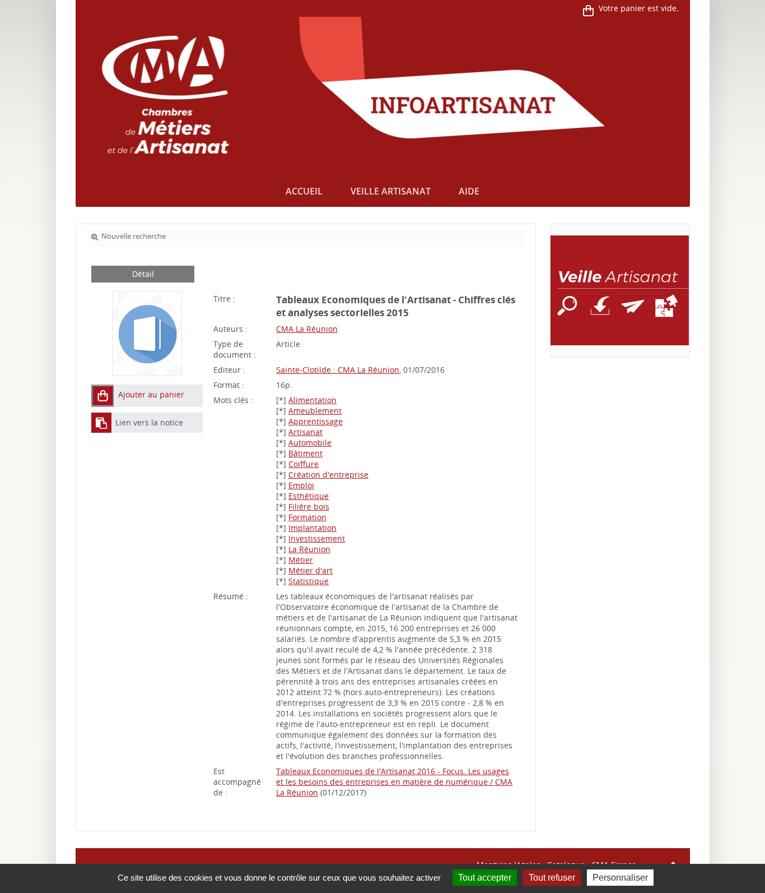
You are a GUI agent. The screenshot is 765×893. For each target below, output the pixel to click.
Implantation (312, 527)
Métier (300, 559)
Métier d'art (310, 570)
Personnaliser (620, 877)
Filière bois (308, 506)
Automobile (310, 442)
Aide (469, 191)
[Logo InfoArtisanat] (620, 290)
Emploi (301, 485)
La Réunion (309, 549)
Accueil (304, 191)
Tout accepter (484, 877)
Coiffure (303, 464)
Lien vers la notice (149, 422)
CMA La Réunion (307, 328)
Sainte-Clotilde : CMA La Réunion (337, 369)
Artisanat (305, 432)
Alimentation (312, 400)
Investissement (316, 538)
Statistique (308, 581)
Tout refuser (552, 877)
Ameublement (315, 410)
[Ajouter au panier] (102, 395)
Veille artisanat (391, 191)
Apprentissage (315, 421)
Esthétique (308, 496)
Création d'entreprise (328, 474)
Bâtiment (305, 453)
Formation (307, 517)
